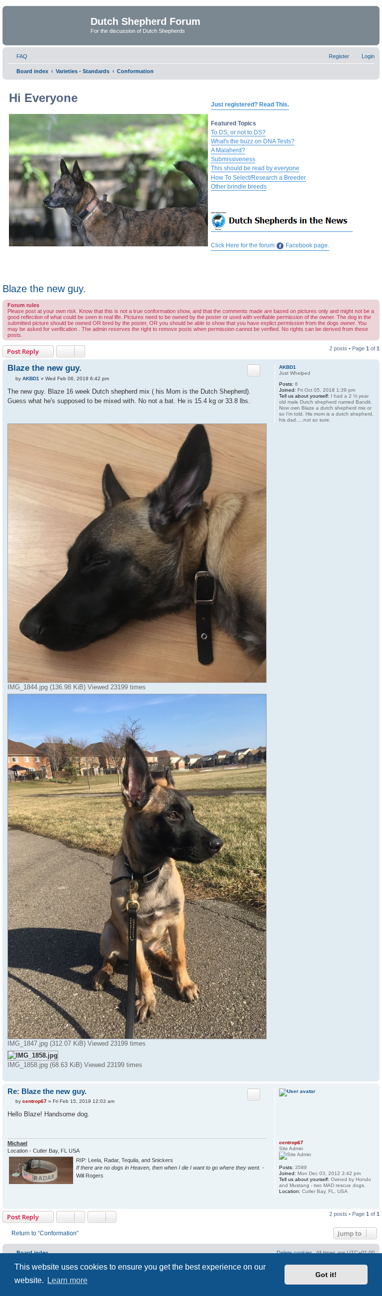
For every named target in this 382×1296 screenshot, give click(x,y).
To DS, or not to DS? (238, 132)
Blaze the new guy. (44, 288)
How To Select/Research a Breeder (258, 177)
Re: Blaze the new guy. (47, 1091)
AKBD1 (287, 367)
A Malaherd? (228, 150)
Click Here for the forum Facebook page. (270, 245)
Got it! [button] (326, 1275)
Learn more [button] (67, 1280)
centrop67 (291, 1142)
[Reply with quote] (253, 370)
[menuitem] (17, 56)
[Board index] (48, 24)
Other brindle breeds (239, 186)
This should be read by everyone (255, 168)
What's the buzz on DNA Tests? (252, 141)
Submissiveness (233, 159)
